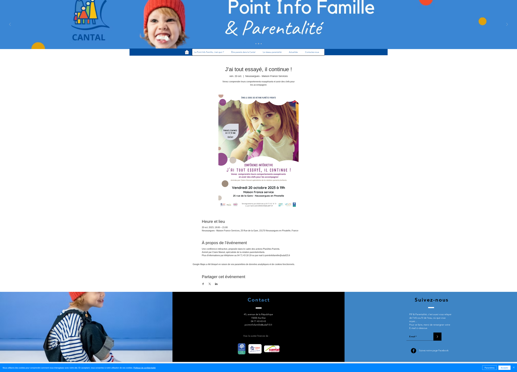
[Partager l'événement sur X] (209, 284)
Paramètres (490, 367)
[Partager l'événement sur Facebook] (203, 284)
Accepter (504, 367)
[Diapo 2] (258, 43)
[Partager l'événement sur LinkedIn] (216, 284)
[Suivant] (507, 24)
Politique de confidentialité (144, 367)
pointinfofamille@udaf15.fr (258, 324)
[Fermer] (513, 368)
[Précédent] (10, 24)
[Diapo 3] (261, 43)
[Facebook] (413, 350)
